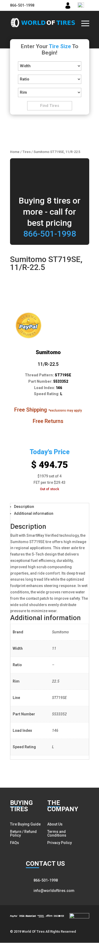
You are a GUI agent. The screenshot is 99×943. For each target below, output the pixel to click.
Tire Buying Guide (25, 824)
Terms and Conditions (56, 833)
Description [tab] (24, 506)
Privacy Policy (59, 843)
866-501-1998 (22, 5)
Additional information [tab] (33, 513)
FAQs (14, 843)
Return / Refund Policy (23, 833)
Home (15, 152)
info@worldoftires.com (54, 890)
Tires (26, 152)
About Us (55, 824)
